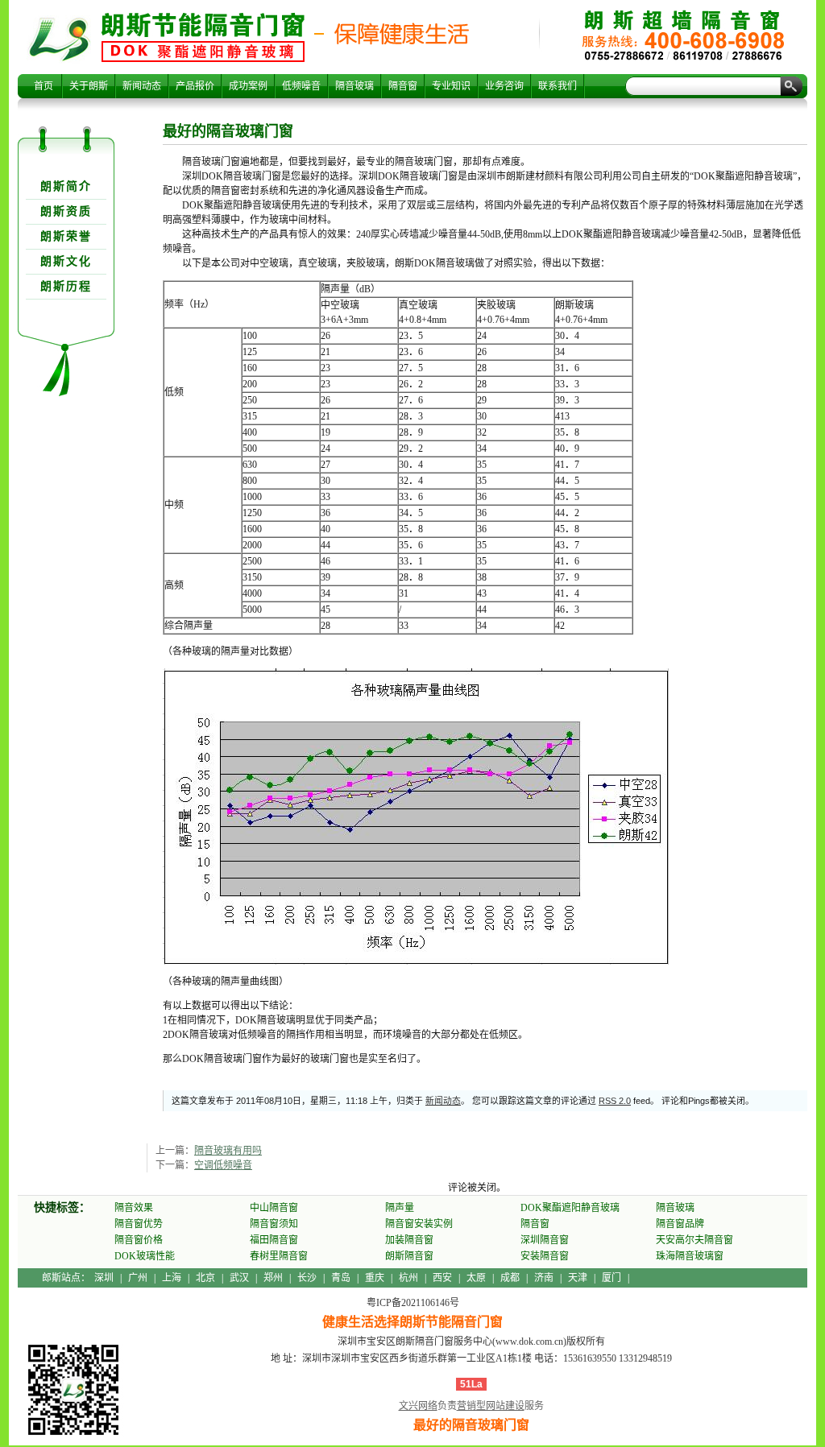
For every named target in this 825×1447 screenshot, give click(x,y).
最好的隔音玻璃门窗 (203, 37)
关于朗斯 (88, 86)
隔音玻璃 (354, 86)
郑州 (273, 1278)
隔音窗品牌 (680, 1224)
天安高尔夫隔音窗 (694, 1240)
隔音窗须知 (274, 1224)
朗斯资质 (66, 211)
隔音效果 (133, 1207)
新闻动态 (141, 86)
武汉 (239, 1278)
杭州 (408, 1278)
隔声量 (399, 1207)
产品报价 (195, 86)
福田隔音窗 (274, 1240)
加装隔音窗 (409, 1240)
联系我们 (557, 86)
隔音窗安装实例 (419, 1224)
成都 (510, 1278)
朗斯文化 (66, 261)
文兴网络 (418, 1406)
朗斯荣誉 (66, 236)
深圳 (104, 1278)
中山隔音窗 (274, 1207)
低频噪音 (301, 86)
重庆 (374, 1278)
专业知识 (451, 86)
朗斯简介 (66, 186)
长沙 (307, 1278)
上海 (171, 1278)
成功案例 (248, 86)
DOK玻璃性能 (144, 1256)
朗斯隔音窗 (409, 1256)
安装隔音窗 (544, 1256)
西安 (442, 1278)
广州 (137, 1278)
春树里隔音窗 (279, 1256)
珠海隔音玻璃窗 (689, 1256)
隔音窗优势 (138, 1224)
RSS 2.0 (615, 1101)
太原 (476, 1278)
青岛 (340, 1278)
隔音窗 (402, 86)
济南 (543, 1278)
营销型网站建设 (490, 1406)
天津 (577, 1278)
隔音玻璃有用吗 (228, 1150)
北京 (205, 1278)
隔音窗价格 (138, 1240)
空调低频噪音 (223, 1165)
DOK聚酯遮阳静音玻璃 (570, 1207)
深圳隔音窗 (544, 1240)
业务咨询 (504, 86)
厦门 (611, 1278)
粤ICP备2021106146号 (413, 1303)
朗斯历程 (66, 286)
